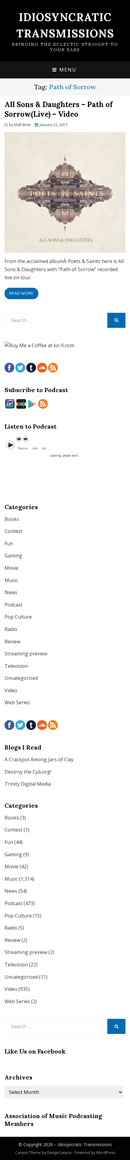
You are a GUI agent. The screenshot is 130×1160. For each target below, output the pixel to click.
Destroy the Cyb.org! (28, 772)
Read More (21, 293)
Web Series (17, 702)
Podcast (13, 604)
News (11, 592)
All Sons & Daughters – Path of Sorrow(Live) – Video (59, 109)
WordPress (105, 1152)
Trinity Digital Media (28, 784)
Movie (11, 568)
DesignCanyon (59, 1152)
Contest (13, 531)
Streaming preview (26, 653)
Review (12, 641)
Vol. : (45, 448)
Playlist (23, 448)
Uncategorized (21, 678)
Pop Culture (18, 616)
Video (11, 690)
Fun (9, 543)
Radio (11, 629)
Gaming (13, 555)
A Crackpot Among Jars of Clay (39, 759)
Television (16, 666)
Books (12, 519)
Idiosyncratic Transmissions (85, 1144)
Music (11, 580)
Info (34, 448)
